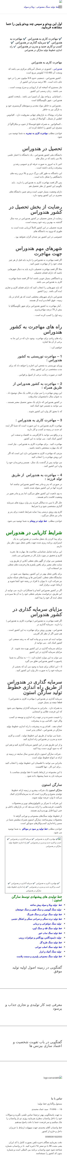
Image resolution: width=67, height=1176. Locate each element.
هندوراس (57, 68)
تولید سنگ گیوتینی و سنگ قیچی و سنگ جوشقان (38, 909)
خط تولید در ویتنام (38, 520)
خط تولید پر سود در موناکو (35, 828)
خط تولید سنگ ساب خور (50, 933)
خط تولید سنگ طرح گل (51, 942)
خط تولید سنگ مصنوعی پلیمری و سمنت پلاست (39, 956)
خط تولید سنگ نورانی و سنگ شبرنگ (44, 914)
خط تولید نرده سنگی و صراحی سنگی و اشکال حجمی (36, 918)
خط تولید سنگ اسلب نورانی (48, 946)
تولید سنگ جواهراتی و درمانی (47, 923)
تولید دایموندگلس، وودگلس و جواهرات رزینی (40, 937)
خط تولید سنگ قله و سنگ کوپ (47, 928)
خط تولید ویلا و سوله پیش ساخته (46, 904)
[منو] (60, 7)
